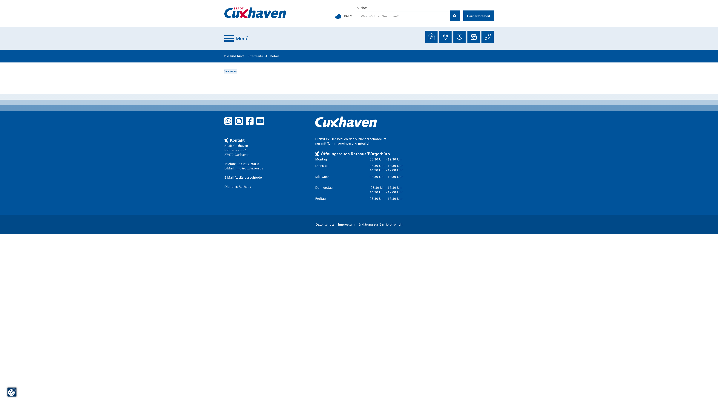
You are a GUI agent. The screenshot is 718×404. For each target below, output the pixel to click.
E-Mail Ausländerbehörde (243, 177)
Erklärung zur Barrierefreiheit (380, 224)
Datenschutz (324, 224)
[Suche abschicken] (455, 15)
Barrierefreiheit (478, 16)
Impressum (346, 224)
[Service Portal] (431, 37)
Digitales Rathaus (237, 187)
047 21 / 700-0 (248, 164)
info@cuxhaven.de (249, 168)
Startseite (255, 56)
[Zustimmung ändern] (11, 392)
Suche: (362, 8)
